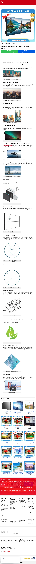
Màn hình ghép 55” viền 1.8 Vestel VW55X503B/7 (29, 473)
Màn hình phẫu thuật (31, 512)
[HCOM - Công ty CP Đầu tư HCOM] (3, 2)
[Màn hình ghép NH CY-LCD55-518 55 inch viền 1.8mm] (6, 466)
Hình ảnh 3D (3, 500)
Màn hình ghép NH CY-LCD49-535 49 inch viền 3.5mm (29, 458)
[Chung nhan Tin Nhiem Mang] (32, 558)
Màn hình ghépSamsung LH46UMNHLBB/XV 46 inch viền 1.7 (29, 442)
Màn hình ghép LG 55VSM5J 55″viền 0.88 (29, 412)
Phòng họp (3, 504)
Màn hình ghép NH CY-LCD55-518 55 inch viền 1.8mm (6, 473)
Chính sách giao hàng (31, 519)
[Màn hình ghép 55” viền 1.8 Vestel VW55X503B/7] (29, 466)
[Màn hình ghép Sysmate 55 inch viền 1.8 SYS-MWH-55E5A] (18, 466)
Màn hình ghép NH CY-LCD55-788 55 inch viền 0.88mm (6, 458)
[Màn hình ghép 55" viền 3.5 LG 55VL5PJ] (6, 406)
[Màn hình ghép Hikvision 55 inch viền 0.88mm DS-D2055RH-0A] (18, 406)
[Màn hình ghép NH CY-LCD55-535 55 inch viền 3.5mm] (18, 421)
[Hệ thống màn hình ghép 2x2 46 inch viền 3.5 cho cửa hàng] (29, 421)
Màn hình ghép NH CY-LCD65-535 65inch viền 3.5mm (6, 427)
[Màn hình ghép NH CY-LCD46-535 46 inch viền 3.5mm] (18, 436)
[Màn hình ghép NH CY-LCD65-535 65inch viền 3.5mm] (6, 421)
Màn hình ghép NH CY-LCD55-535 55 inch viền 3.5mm (18, 427)
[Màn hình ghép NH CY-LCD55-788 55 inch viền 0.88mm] (6, 451)
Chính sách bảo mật (31, 523)
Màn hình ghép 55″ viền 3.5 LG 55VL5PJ (6, 412)
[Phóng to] (2, 41)
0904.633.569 (30, 543)
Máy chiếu (4, 516)
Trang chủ (2, 43)
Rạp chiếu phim (3, 501)
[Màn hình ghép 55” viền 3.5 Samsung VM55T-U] (18, 451)
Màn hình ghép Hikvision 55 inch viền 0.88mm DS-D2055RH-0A (18, 412)
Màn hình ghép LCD (14, 43)
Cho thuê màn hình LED (22, 502)
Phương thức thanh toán (31, 520)
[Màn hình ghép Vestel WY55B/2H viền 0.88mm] (6, 436)
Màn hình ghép (7, 43)
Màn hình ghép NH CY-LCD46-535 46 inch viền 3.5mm (18, 442)
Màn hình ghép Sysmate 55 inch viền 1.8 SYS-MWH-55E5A (18, 473)
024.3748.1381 (7, 543)
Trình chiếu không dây (4, 508)
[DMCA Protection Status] (27, 558)
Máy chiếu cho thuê (4, 521)
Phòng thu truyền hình (4, 505)
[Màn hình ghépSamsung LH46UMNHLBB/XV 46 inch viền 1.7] (29, 436)
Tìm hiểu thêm (4, 561)
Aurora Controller (12, 522)
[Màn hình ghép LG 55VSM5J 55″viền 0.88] (29, 406)
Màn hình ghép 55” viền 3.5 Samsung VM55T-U (18, 458)
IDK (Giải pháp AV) (13, 521)
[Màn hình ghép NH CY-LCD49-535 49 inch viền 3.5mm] (29, 451)
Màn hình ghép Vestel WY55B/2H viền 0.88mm (6, 442)
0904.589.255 (24, 543)
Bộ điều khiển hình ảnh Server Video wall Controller (13, 502)
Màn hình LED (12, 507)
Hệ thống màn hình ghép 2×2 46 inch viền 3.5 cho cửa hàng (29, 427)
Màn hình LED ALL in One (13, 508)
